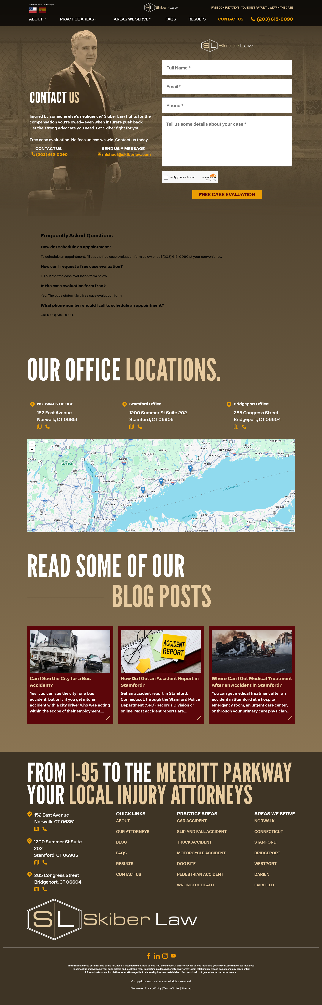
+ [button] (32, 444)
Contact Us (230, 19)
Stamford (265, 842)
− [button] (32, 449)
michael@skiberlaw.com (126, 154)
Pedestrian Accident (200, 874)
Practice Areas (77, 19)
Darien (261, 874)
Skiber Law (160, 981)
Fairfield (264, 884)
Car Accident (192, 820)
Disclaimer (136, 988)
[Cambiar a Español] (42, 10)
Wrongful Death (195, 884)
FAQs (170, 19)
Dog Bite (186, 863)
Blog (121, 842)
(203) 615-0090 (275, 19)
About (36, 19)
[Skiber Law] (161, 7)
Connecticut (268, 831)
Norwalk (264, 820)
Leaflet (275, 530)
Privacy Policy (153, 988)
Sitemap (186, 988)
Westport (265, 863)
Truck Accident (194, 842)
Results (197, 19)
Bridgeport (267, 852)
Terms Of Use (171, 988)
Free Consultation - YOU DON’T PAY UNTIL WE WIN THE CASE (252, 7)
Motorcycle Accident (201, 852)
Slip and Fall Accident (202, 831)
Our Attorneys (132, 831)
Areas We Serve (131, 19)
